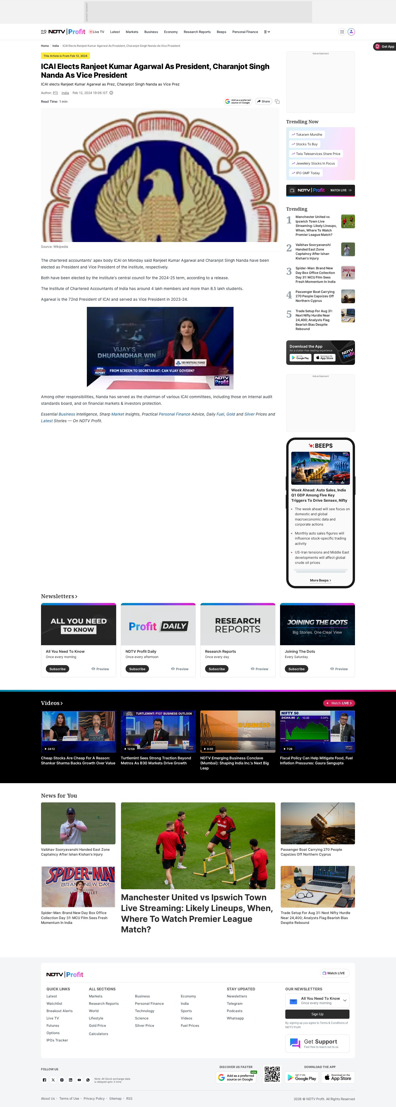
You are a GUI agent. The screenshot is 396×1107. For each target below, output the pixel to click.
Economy (171, 32)
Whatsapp (235, 1018)
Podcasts (234, 1011)
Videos (186, 1018)
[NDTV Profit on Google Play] (302, 1077)
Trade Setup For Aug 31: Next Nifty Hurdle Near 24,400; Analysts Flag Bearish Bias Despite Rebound (315, 918)
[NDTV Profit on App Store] (338, 1077)
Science (141, 1018)
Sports (186, 1011)
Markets (132, 32)
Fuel (220, 414)
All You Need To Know (65, 651)
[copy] (277, 101)
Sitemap (115, 1098)
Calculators (98, 1034)
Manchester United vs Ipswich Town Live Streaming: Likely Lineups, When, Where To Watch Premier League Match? (197, 913)
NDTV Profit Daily (141, 651)
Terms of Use (69, 1098)
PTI (55, 93)
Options (53, 1033)
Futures (53, 1025)
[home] (67, 29)
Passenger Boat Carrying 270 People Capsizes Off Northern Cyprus (311, 852)
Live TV (98, 32)
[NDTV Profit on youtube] (79, 1080)
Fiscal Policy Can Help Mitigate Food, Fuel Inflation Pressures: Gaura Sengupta (316, 760)
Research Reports (197, 32)
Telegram (234, 1003)
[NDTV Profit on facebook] (44, 1080)
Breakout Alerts (60, 1011)
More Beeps (319, 580)
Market (117, 414)
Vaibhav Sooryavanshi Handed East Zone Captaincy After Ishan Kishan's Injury (75, 852)
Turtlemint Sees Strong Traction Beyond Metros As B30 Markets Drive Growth (156, 760)
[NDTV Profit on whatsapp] (88, 1080)
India (65, 93)
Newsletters (237, 996)
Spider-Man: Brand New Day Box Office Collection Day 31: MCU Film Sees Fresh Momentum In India (74, 918)
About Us (48, 1098)
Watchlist (54, 1003)
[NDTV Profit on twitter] (53, 1080)
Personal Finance (245, 32)
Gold (230, 414)
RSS (129, 1098)
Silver (250, 414)
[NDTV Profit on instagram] (61, 1080)
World (94, 1011)
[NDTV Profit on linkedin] (70, 1080)
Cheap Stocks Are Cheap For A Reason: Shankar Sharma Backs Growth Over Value (78, 760)
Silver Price (144, 1025)
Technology (144, 1011)
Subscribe (58, 669)
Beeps (221, 32)
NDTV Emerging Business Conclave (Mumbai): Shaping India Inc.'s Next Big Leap (234, 763)
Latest (115, 32)
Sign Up (317, 1014)
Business (151, 32)
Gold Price (97, 1025)
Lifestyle (96, 1018)
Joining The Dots (300, 651)
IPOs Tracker (57, 1040)
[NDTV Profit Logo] (65, 973)
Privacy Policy (94, 1098)
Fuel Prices (190, 1025)
